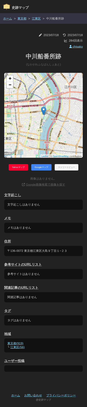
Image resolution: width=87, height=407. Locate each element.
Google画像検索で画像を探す (45, 184)
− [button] (10, 84)
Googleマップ (41, 167)
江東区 (36, 18)
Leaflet (44, 156)
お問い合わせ (33, 395)
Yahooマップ (18, 167)
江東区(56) (17, 347)
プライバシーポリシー (61, 395)
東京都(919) (15, 343)
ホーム (7, 18)
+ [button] (10, 78)
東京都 (22, 18)
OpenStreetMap (61, 156)
